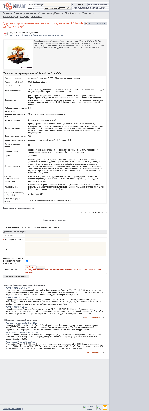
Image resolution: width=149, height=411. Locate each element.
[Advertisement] (54, 381)
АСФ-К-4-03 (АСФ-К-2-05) (17, 297)
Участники (88, 13)
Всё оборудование (92, 317)
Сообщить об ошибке (12, 409)
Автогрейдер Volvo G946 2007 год (20, 342)
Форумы (24, 16)
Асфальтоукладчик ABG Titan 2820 (21, 323)
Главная (7, 13)
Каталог (58, 13)
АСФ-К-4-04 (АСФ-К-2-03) (17, 307)
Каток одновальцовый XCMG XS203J (22, 332)
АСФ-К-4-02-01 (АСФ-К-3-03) (18, 288)
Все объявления (93, 352)
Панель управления (25, 13)
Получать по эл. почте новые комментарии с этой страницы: (13, 261)
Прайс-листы (72, 13)
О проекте (36, 16)
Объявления (45, 13)
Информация (10, 16)
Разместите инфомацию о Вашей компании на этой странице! (36, 35)
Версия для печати (96, 23)
